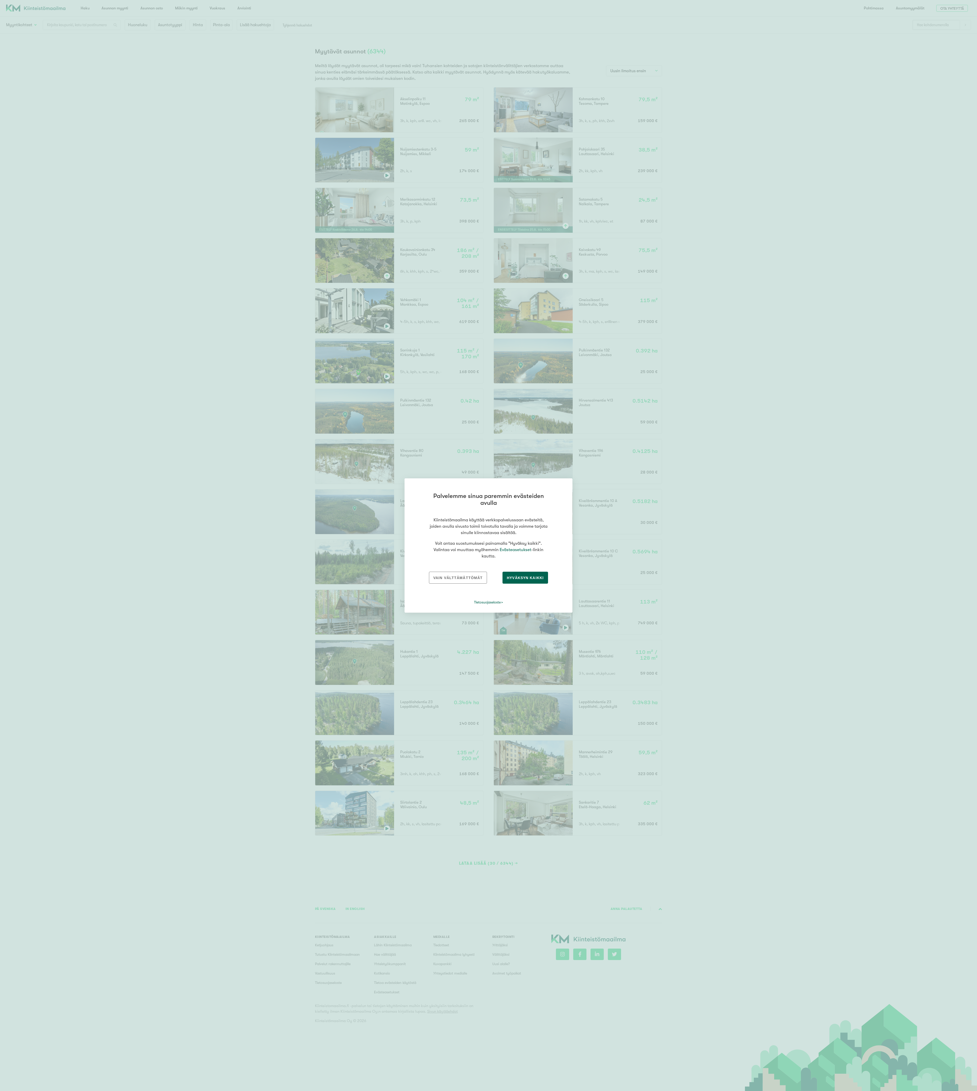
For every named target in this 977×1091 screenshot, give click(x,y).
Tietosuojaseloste (487, 602)
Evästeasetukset (515, 549)
